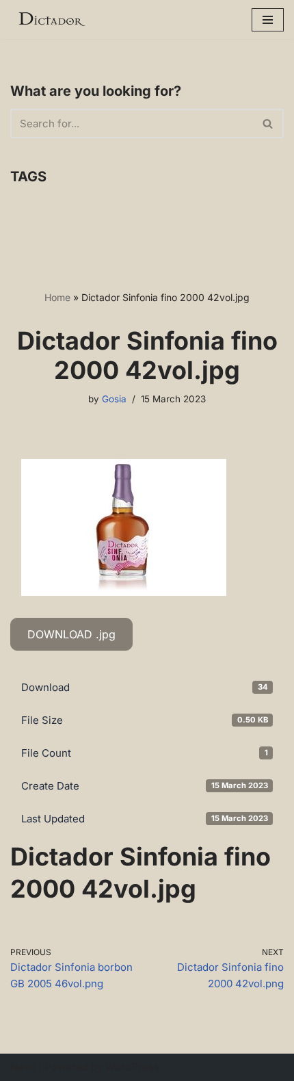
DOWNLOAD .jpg (71, 634)
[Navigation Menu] (268, 19)
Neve (23, 1066)
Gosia (114, 398)
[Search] (268, 123)
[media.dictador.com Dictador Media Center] (51, 19)
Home (57, 297)
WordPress (132, 1066)
